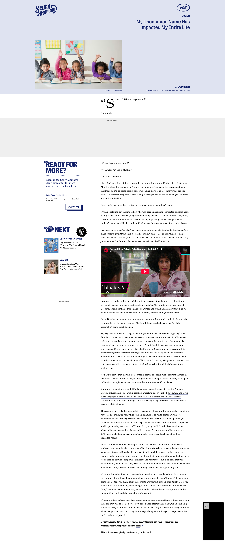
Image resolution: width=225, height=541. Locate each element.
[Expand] (205, 504)
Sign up (71, 206)
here (138, 525)
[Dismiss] (221, 504)
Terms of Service (76, 199)
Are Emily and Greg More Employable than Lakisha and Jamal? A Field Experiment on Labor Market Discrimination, (144, 396)
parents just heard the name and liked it (120, 219)
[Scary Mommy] (46, 10)
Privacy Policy (49, 200)
